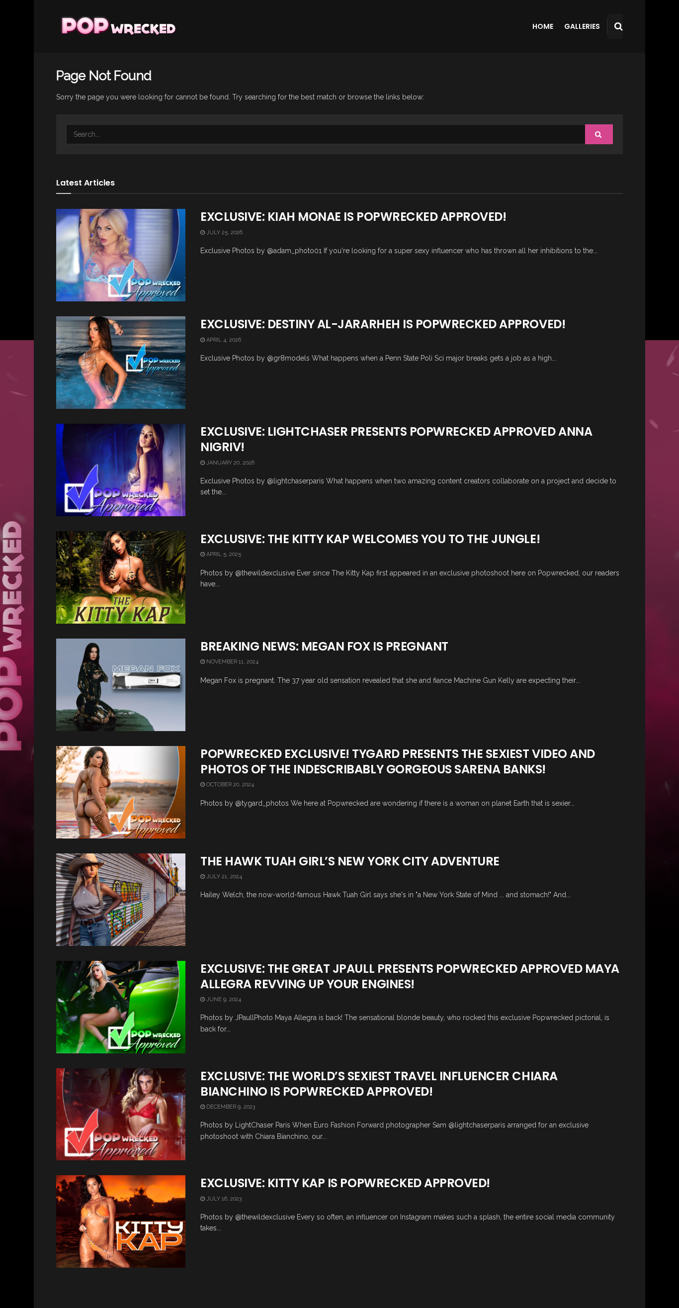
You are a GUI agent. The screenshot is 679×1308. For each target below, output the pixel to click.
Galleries (582, 26)
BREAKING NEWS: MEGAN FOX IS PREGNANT (324, 646)
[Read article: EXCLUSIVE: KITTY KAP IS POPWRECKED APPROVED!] (120, 1221)
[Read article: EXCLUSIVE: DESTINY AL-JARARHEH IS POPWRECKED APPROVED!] (120, 362)
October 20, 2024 (229, 784)
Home (542, 26)
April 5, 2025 (223, 554)
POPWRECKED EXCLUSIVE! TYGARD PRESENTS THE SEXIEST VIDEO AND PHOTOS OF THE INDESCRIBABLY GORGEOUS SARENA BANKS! (397, 761)
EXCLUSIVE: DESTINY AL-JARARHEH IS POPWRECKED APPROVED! (382, 324)
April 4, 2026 (223, 340)
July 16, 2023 (223, 1199)
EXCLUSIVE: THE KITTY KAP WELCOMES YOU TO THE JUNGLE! (370, 539)
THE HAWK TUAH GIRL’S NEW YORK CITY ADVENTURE (350, 861)
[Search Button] (618, 26)
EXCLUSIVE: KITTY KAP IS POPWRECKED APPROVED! (345, 1183)
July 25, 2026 (224, 232)
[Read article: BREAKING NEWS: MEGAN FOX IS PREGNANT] (120, 685)
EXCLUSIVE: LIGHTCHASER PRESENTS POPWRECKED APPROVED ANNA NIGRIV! (396, 439)
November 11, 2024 (231, 661)
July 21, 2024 (223, 876)
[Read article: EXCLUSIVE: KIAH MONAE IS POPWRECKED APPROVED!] (120, 255)
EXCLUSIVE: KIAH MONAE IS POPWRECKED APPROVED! (353, 216)
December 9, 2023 (230, 1107)
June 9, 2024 (223, 999)
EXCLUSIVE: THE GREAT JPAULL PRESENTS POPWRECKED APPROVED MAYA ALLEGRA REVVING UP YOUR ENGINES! (409, 976)
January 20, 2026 (230, 463)
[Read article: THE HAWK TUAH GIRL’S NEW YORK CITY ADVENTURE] (120, 899)
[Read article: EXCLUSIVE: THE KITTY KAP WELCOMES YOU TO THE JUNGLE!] (120, 577)
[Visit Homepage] (117, 26)
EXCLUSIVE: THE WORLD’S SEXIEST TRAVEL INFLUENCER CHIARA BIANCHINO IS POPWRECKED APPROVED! (379, 1084)
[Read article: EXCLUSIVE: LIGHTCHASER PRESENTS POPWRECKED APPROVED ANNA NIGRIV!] (120, 470)
